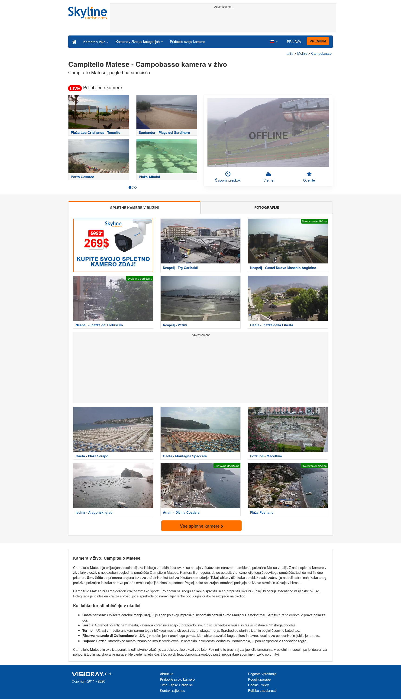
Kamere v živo (94, 41)
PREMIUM (318, 41)
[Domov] (74, 41)
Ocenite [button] (309, 180)
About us (166, 673)
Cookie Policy (258, 684)
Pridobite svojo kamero (187, 41)
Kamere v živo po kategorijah (138, 41)
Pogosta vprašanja (262, 673)
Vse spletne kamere (200, 526)
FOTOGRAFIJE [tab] (266, 207)
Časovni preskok (228, 180)
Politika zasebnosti (262, 690)
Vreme (268, 180)
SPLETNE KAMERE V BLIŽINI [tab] (134, 207)
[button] (273, 41)
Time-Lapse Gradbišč (176, 684)
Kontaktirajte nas (172, 690)
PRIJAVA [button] (294, 41)
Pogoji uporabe (259, 679)
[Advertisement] (223, 20)
